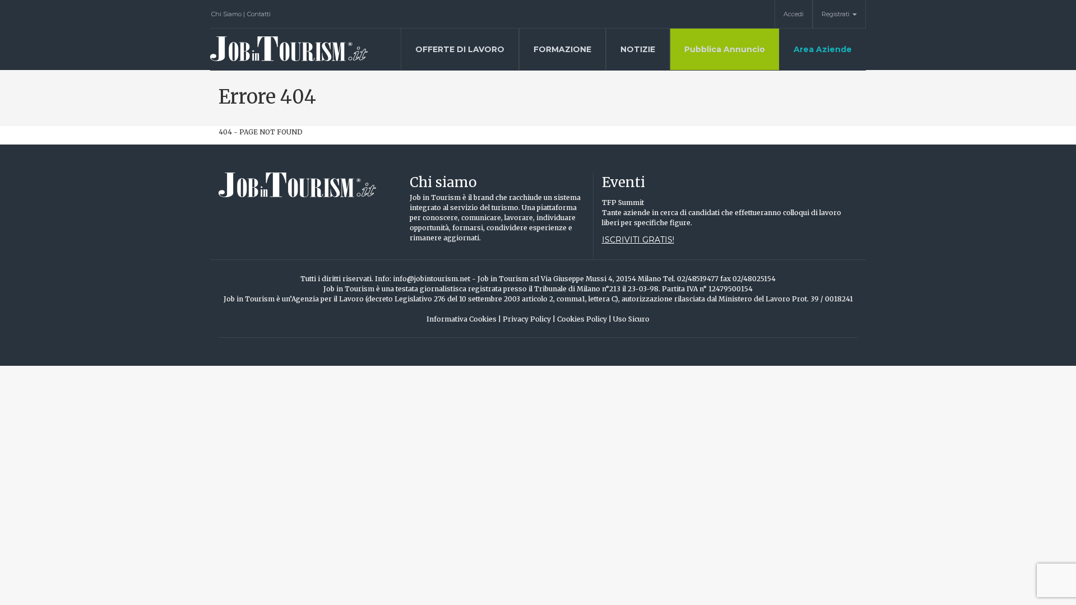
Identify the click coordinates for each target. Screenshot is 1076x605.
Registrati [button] (836, 14)
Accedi (793, 14)
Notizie (637, 49)
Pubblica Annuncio (724, 49)
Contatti (259, 14)
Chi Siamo (228, 14)
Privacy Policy (529, 319)
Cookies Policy (584, 319)
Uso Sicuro (631, 319)
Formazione (562, 49)
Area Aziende (823, 49)
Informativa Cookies (463, 319)
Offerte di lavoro (459, 49)
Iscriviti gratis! (638, 240)
